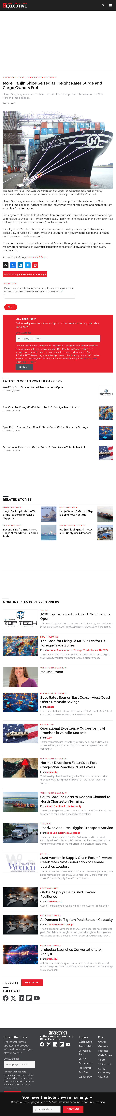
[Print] (5, 265)
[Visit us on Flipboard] (29, 998)
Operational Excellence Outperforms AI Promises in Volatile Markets (44, 447)
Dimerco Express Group (59, 924)
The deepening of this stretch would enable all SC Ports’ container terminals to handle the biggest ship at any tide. (75, 812)
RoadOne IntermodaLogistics (63, 833)
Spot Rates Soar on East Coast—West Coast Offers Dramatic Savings (45, 427)
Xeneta (50, 706)
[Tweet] (28, 265)
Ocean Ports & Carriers (42, 77)
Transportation (13, 77)
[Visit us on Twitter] (13, 998)
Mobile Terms (91, 358)
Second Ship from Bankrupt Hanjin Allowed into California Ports (21, 533)
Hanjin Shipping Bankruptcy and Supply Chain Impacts (76, 531)
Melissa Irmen (51, 672)
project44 (51, 772)
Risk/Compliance (12, 507)
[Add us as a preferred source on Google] (35, 265)
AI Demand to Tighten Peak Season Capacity (76, 920)
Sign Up (24, 367)
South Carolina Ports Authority (63, 806)
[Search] (103, 5)
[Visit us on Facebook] (5, 998)
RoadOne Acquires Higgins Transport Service (76, 828)
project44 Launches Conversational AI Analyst (71, 952)
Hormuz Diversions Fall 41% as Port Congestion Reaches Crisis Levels (68, 765)
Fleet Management (50, 916)
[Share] (13, 265)
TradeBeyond (54, 901)
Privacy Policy (28, 361)
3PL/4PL (44, 610)
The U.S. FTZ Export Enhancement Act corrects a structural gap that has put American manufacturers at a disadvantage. (74, 656)
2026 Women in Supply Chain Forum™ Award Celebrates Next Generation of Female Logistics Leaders (76, 862)
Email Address (24, 333)
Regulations (47, 724)
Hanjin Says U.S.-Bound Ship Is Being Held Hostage (76, 513)
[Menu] (110, 5)
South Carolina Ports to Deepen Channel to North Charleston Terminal (75, 799)
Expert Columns (49, 637)
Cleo (49, 737)
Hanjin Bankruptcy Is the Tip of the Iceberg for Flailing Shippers (19, 515)
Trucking (45, 824)
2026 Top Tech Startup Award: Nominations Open (33, 387)
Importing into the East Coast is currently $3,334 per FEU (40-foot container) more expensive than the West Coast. (76, 713)
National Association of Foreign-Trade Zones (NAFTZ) (77, 650)
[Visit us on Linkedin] (21, 998)
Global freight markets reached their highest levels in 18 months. (74, 905)
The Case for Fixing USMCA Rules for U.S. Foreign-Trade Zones (41, 407)
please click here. (37, 257)
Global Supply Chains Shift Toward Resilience (68, 894)
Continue (73, 1109)
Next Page (32, 982)
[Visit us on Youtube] (37, 998)
